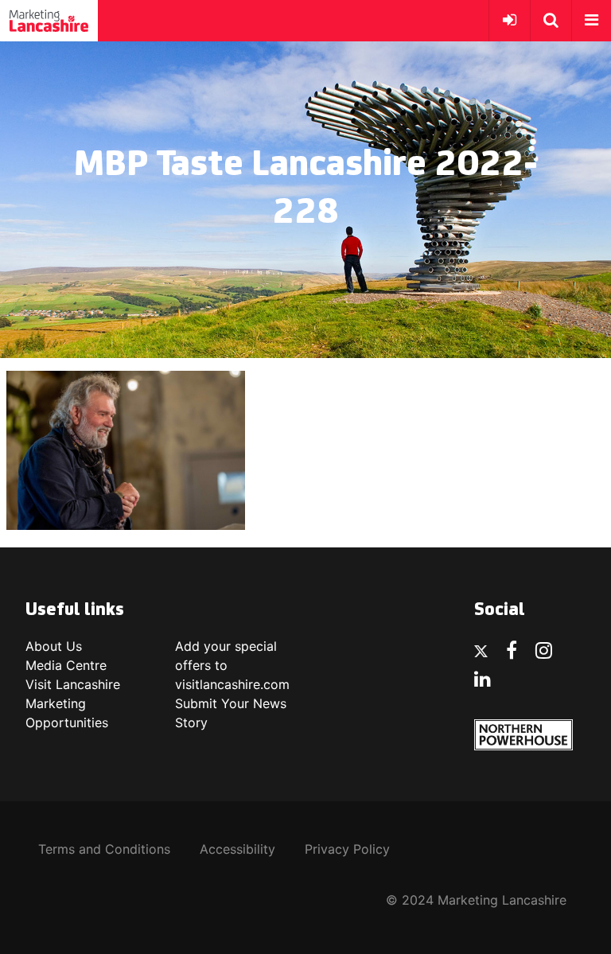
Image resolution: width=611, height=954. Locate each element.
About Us (53, 646)
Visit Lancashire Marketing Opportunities (72, 703)
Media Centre (66, 665)
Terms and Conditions (104, 849)
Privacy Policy (347, 849)
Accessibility (237, 849)
